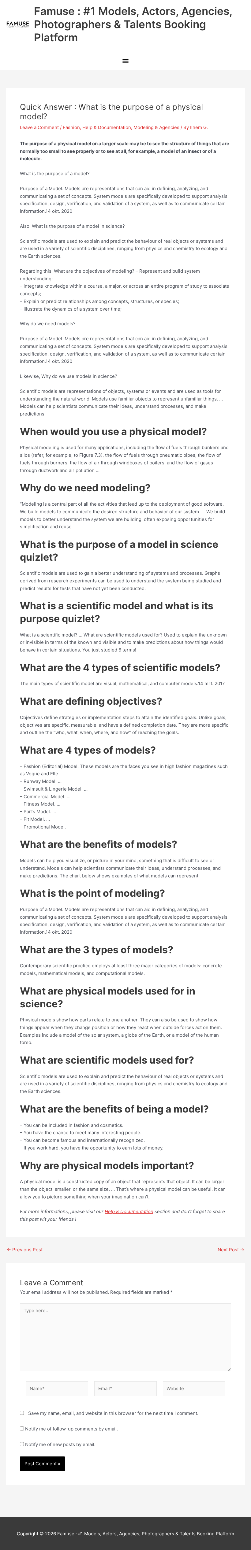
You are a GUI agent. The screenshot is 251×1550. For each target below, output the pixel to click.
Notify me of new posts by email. (60, 1444)
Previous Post (25, 1249)
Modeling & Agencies (156, 127)
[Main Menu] (125, 61)
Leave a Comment (39, 127)
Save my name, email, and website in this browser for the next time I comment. (113, 1413)
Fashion (71, 127)
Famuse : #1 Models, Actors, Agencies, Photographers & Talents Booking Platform (133, 24)
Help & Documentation (106, 127)
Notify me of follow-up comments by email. (71, 1429)
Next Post (231, 1249)
